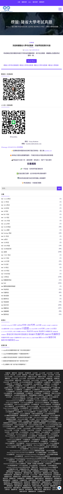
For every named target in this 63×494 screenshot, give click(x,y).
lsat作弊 (47, 328)
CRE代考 (23, 430)
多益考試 (6, 289)
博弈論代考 (27, 484)
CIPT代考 (55, 428)
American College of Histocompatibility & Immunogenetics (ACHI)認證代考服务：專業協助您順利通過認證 (32, 458)
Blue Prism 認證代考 (39, 445)
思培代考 (10, 334)
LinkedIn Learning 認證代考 (13, 439)
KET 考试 (6, 258)
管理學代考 (12, 478)
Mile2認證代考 (55, 402)
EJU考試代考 (42, 465)
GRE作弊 (38, 325)
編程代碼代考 (34, 469)
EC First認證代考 (54, 410)
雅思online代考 (43, 337)
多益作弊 (35, 331)
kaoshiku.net (48, 150)
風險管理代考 (47, 476)
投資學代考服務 (26, 476)
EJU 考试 (6, 236)
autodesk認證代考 (27, 384)
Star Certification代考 (26, 410)
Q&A (29, 2)
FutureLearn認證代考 (23, 441)
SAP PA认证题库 (53, 417)
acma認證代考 (18, 389)
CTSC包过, (32, 434)
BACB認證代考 (24, 449)
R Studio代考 (33, 474)
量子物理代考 (29, 489)
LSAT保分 (53, 329)
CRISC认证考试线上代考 (35, 424)
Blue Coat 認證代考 (11, 447)
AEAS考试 (6, 205)
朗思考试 (6, 299)
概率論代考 (10, 486)
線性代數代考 (18, 486)
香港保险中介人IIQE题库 (15, 421)
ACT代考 (56, 373)
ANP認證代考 (26, 439)
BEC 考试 (6, 214)
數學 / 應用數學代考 (46, 484)
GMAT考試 (6, 245)
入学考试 (31, 42)
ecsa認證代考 (27, 389)
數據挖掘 (56, 473)
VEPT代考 (56, 395)
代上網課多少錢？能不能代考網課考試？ (14, 364)
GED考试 (6, 242)
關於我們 (35, 2)
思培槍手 (31, 334)
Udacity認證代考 (12, 441)
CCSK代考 (57, 376)
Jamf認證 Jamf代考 (42, 412)
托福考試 (6, 292)
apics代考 (47, 386)
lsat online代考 (33, 329)
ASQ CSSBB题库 (10, 417)
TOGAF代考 (14, 378)
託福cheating (29, 337)
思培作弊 (17, 334)
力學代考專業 (32, 480)
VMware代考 (26, 380)
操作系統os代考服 (26, 471)
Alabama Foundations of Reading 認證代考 (37, 443)
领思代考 (21, 462)
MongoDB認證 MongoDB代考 (42, 391)
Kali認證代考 (19, 412)
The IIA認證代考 (56, 408)
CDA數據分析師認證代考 (11, 415)
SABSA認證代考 (8, 404)
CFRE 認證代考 (20, 443)
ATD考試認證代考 (12, 465)
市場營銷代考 (20, 478)
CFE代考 (19, 428)
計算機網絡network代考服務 (40, 471)
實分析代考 (45, 486)
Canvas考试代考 (23, 465)
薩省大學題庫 (54, 65)
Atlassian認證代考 (53, 452)
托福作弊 (47, 334)
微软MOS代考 (42, 376)
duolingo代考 (9, 325)
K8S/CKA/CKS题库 (41, 419)
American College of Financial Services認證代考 (37, 456)
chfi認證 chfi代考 (28, 391)
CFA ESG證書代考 (55, 415)
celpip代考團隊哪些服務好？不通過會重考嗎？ (16, 354)
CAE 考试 (6, 217)
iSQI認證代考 (51, 437)
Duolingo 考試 (7, 233)
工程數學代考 (23, 480)
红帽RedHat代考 (32, 376)
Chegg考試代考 (33, 465)
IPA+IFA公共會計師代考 (26, 382)
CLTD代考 (57, 430)
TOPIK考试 (6, 274)
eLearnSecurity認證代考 (41, 400)
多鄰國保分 (3, 334)
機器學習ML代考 (47, 473)
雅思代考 (52, 337)
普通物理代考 (47, 487)
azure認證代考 (55, 384)
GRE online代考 (19, 325)
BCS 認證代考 (54, 447)
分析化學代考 (56, 489)
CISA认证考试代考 (8, 424)
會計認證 (6, 295)
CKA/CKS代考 (8, 376)
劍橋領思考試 (7, 280)
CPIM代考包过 (47, 428)
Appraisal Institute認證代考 (32, 462)
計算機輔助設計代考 (16, 482)
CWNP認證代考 (10, 412)
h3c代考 (44, 374)
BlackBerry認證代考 (51, 445)
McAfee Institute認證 (32, 406)
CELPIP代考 (3, 325)
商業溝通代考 (57, 478)
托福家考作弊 (5, 337)
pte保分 (14, 331)
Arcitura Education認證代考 (48, 462)
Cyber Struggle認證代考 (27, 402)
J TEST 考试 (6, 255)
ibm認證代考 (19, 386)
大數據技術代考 (8, 474)
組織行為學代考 (39, 478)
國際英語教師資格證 (9, 286)
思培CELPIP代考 (56, 393)
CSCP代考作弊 (56, 432)
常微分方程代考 (36, 486)
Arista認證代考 (10, 454)
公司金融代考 (57, 474)
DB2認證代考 (9, 389)
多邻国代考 (28, 373)
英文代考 (6, 305)
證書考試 (6, 308)
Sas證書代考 (47, 382)
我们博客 (50, 380)
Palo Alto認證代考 (14, 413)
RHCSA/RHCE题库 (23, 419)
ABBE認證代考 (36, 439)
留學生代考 (18, 380)
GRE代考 (30, 325)
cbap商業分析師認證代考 (20, 395)
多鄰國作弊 (55, 331)
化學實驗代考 (41, 491)
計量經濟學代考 (56, 482)
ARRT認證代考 (13, 462)
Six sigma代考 (14, 382)
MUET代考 (39, 434)
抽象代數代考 (17, 487)
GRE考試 (12, 328)
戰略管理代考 (48, 478)
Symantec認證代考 (25, 413)
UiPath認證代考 (8, 393)
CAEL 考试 (6, 220)
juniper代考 (54, 386)
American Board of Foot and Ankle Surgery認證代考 (20, 452)
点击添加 (20, 147)
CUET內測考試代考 (50, 413)
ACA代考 (57, 380)
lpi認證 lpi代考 (8, 387)
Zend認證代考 (36, 389)
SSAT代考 (31, 374)
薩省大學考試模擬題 (11, 65)
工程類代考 (15, 480)
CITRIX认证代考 (9, 380)
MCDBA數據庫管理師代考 (44, 387)
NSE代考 (7, 432)
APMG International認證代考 (22, 404)
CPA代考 (26, 386)
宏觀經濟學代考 (46, 482)
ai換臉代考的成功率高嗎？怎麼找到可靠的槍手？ (17, 357)
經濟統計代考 (35, 484)
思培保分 (24, 334)
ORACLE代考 (35, 380)
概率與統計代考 (28, 473)
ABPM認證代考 (19, 456)
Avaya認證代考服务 (41, 452)
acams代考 (33, 386)
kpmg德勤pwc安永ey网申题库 (31, 421)
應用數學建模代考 (27, 487)
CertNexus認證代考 (46, 404)
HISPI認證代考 (56, 404)
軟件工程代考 (9, 473)
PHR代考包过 (54, 434)
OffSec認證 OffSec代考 (33, 399)
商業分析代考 (56, 476)
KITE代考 (8, 397)
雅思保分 (11, 340)
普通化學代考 (56, 487)
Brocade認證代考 (27, 445)
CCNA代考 (19, 391)
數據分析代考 (37, 473)
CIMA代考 (6, 382)
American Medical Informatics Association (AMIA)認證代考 (42, 460)
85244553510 (12, 147)
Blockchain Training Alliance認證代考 (49, 406)
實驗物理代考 (32, 491)
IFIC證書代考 (48, 395)
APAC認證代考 (35, 441)
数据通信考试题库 (11, 419)
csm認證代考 (10, 386)
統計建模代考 (17, 474)
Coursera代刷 (14, 432)
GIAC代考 (40, 386)
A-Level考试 (6, 199)
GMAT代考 (49, 373)
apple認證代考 (37, 384)
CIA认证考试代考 (50, 426)
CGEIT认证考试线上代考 (54, 423)
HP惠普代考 (49, 378)
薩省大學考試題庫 (41, 65)
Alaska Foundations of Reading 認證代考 (38, 447)
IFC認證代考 (37, 393)
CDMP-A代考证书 (37, 428)
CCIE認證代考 (45, 389)
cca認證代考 (46, 384)
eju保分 (5, 239)
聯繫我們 (41, 2)
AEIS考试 (6, 208)
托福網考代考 (18, 337)
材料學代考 (7, 482)
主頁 (19, 2)
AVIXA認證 (44, 439)
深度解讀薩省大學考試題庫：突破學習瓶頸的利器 (31, 46)
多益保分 (42, 331)
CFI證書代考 (8, 384)
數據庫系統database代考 (13, 471)
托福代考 (39, 334)
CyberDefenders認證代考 (18, 399)
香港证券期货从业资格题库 (48, 421)
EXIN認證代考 (35, 404)
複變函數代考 (54, 486)
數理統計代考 (27, 486)
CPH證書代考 (46, 393)
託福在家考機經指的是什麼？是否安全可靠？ (16, 361)
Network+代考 (8, 430)
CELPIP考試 (6, 227)
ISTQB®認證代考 (41, 437)
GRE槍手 (48, 325)
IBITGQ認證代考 (9, 406)
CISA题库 (32, 419)
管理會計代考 (17, 476)
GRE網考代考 (54, 325)
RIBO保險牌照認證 (19, 393)
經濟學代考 (27, 482)
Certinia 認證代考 (54, 443)
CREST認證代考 (53, 400)
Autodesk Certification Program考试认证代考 (18, 467)
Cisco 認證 (6, 230)
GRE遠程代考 (17, 328)
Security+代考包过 (48, 430)
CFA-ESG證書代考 (35, 415)
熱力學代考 (40, 480)
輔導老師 (24, 2)
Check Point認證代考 (29, 412)
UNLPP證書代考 (56, 382)
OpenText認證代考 (54, 412)
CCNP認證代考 (10, 391)
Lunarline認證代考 (20, 406)
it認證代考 (56, 378)
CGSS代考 (16, 430)
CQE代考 (59, 426)
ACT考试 (6, 202)
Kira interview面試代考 (19, 397)
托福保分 (55, 334)
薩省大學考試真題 (26, 65)
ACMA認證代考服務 (52, 454)
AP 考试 (5, 211)
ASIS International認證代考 (42, 402)
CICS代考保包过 (24, 432)
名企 (4, 283)
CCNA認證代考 (33, 436)
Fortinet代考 (43, 380)
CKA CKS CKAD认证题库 (41, 417)
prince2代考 (22, 378)
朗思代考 (24, 374)
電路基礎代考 (48, 480)
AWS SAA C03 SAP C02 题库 (24, 417)
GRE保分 (44, 325)
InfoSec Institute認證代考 (12, 402)
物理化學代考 (23, 491)
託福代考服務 (35, 337)
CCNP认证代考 (30, 426)
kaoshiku (26, 50)
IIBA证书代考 (31, 378)
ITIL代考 (57, 374)
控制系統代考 (57, 480)
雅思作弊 (4, 340)
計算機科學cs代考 (13, 469)
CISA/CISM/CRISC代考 (20, 376)
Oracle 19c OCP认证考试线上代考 (53, 424)
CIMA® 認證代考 (9, 443)
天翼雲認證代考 (24, 415)
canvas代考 (6, 224)
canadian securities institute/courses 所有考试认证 (22, 437)
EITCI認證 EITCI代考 (46, 399)
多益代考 (30, 331)
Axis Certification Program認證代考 (48, 467)
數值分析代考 (8, 487)
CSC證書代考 (29, 393)
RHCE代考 (51, 374)
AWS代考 (49, 376)
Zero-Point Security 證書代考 (40, 410)
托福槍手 (12, 337)
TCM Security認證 (46, 408)
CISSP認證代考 (55, 389)
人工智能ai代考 (53, 471)
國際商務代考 (6, 480)
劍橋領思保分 (23, 331)
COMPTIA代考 (40, 378)
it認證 (5, 252)
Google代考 (30, 397)
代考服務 (18, 331)
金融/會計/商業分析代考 (45, 474)
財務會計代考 (8, 476)
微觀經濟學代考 (36, 482)
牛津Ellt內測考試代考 (37, 413)
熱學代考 (21, 489)
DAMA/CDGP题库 (53, 419)
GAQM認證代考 (24, 408)
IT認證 (25, 328)
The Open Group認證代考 (12, 410)
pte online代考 (4, 331)
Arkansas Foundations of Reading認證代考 (14, 463)
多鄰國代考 (48, 331)
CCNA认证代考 (7, 426)
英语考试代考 (42, 436)
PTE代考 (5, 264)
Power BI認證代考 (35, 432)
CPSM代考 (38, 430)
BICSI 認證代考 (22, 447)
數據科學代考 (18, 473)
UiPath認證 (55, 391)
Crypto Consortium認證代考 (10, 408)
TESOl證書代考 (38, 382)
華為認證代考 (45, 415)
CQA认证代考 (27, 428)
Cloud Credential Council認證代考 (15, 400)
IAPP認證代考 (29, 400)
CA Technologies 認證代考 (14, 445)
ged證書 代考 (56, 387)
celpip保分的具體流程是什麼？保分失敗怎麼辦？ (17, 350)
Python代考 (26, 474)
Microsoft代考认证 (10, 436)
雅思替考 (17, 340)
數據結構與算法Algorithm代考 (48, 469)
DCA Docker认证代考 (21, 434)
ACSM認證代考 (10, 460)
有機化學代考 (38, 489)
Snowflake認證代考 (22, 436)
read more (31, 61)
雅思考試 (6, 314)
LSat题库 (15, 426)
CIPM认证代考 (10, 434)
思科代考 (38, 374)
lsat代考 (19, 374)
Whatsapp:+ (4, 147)
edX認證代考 (43, 441)
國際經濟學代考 (8, 484)
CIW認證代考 (17, 384)
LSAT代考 (6, 261)
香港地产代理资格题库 (39, 423)
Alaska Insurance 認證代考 (37, 449)
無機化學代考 (47, 489)
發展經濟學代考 (18, 484)
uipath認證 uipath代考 (19, 387)
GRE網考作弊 (5, 329)
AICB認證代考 (57, 463)
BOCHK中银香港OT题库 (25, 423)
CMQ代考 (46, 434)
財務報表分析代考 (37, 476)
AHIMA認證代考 (20, 460)
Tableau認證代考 (45, 432)
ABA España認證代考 (53, 436)
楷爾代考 (7, 378)
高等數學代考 (57, 484)
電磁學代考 (14, 489)
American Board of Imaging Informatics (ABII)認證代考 (30, 454)
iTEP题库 (21, 426)
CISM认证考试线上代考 (20, 424)
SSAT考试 (6, 270)
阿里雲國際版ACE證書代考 (36, 395)
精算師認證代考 (31, 387)
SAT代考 (6, 374)
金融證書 (6, 311)
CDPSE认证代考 (39, 426)
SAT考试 (5, 267)
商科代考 (5, 478)
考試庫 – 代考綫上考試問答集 (35, 463)
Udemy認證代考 (53, 439)
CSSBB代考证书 (10, 428)
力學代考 (7, 489)
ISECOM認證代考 (34, 408)
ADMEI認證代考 (52, 465)
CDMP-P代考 (30, 430)
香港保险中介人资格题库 (10, 423)
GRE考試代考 (7, 249)
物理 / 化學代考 (38, 487)
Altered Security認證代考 (41, 397)
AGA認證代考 (53, 441)
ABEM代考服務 (50, 450)
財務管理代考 (29, 478)
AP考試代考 (48, 463)
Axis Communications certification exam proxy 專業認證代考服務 (27, 450)
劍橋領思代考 (8, 395)
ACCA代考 (42, 373)
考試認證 (6, 302)
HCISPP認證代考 (53, 397)
